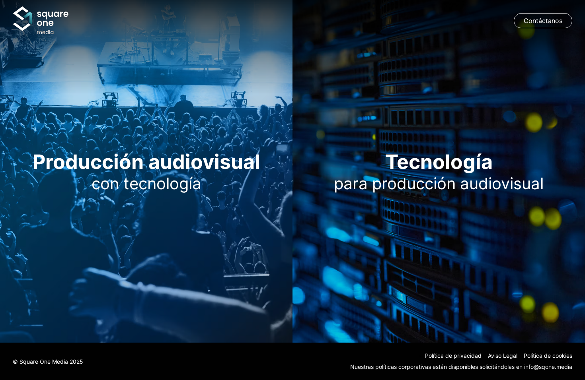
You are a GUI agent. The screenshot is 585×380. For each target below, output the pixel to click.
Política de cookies (548, 355)
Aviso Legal (502, 355)
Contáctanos (543, 21)
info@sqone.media (548, 366)
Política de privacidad (453, 355)
